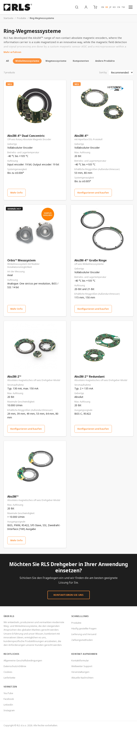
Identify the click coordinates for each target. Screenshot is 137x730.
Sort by (103, 72)
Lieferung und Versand (83, 634)
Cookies (8, 672)
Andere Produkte (105, 60)
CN (118, 7)
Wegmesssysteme (55, 60)
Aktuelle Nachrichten (82, 677)
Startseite (8, 18)
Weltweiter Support (81, 666)
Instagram (9, 710)
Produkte (21, 18)
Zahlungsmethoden (82, 639)
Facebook (9, 698)
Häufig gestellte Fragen (84, 628)
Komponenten (81, 60)
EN (102, 7)
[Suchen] (76, 7)
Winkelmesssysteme (27, 60)
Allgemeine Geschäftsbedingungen (23, 660)
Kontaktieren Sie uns (69, 594)
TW (123, 7)
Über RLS (9, 616)
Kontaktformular (80, 660)
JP (110, 7)
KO (114, 7)
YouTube (8, 693)
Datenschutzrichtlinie (15, 666)
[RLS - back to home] (18, 7)
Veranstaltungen (80, 672)
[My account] (86, 7)
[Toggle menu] (130, 7)
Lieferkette (9, 677)
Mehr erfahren (12, 52)
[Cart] (95, 7)
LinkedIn (8, 704)
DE (106, 7)
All (7, 60)
